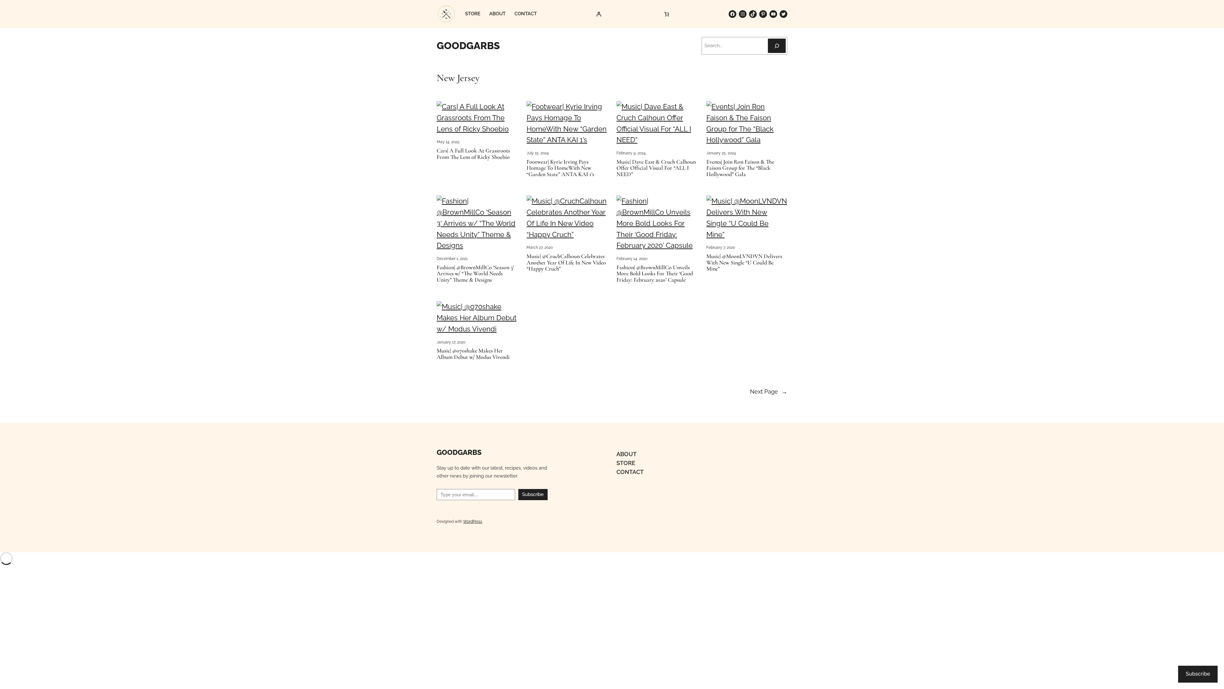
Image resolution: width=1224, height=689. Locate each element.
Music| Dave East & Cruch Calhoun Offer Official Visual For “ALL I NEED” (656, 168)
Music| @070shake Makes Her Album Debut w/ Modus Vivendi (473, 354)
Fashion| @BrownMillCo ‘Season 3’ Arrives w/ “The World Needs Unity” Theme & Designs (475, 273)
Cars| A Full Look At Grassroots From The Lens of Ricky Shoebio (473, 154)
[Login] (599, 14)
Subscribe (533, 494)
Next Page (768, 391)
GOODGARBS (468, 45)
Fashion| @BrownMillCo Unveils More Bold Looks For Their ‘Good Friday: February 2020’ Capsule (654, 273)
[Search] (777, 46)
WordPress (472, 521)
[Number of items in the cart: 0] (667, 14)
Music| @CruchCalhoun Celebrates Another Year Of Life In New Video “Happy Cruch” (566, 262)
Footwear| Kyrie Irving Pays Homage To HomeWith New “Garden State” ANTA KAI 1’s (560, 168)
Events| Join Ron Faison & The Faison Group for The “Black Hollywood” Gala (740, 168)
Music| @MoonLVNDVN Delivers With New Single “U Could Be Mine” (744, 262)
